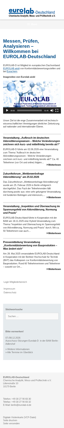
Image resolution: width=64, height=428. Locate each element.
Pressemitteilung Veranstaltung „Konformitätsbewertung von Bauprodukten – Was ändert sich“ (30, 245)
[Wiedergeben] (7, 110)
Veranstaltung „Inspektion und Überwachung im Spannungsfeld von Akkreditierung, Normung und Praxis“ (31, 209)
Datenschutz (10, 292)
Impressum (9, 288)
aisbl (11, 68)
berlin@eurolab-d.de (21, 405)
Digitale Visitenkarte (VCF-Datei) (19, 417)
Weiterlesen (54, 164)
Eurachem (12, 71)
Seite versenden (11, 423)
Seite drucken (10, 420)
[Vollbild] (56, 110)
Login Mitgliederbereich (15, 282)
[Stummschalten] (51, 110)
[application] (32, 97)
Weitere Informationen (18, 349)
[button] (32, 97)
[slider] (29, 110)
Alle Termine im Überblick (20, 352)
